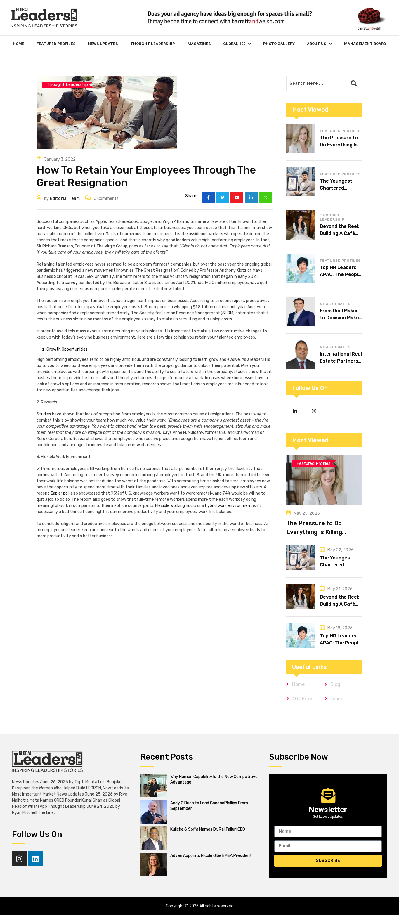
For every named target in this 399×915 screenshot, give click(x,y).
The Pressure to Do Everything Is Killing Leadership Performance (322, 532)
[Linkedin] (35, 858)
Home (18, 43)
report (238, 300)
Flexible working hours (175, 505)
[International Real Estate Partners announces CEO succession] (300, 354)
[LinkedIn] (251, 197)
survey (71, 282)
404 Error (302, 698)
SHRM (227, 313)
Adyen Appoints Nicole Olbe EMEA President (211, 855)
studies (241, 371)
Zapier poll (60, 493)
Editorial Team (65, 198)
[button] (237, 44)
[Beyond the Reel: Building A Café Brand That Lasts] (300, 225)
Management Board (365, 43)
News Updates (103, 43)
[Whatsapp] (265, 197)
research (150, 384)
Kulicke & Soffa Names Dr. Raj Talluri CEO (207, 829)
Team (336, 698)
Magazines (199, 43)
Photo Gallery (279, 43)
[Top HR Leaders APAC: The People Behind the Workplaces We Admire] (300, 268)
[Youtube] (236, 197)
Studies (44, 414)
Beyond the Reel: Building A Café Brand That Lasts (340, 233)
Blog (335, 684)
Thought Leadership (152, 43)
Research (82, 438)
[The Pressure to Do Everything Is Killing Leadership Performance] (300, 138)
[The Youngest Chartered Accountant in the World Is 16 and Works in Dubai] (300, 181)
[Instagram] (19, 858)
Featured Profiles (56, 43)
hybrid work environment (228, 505)
